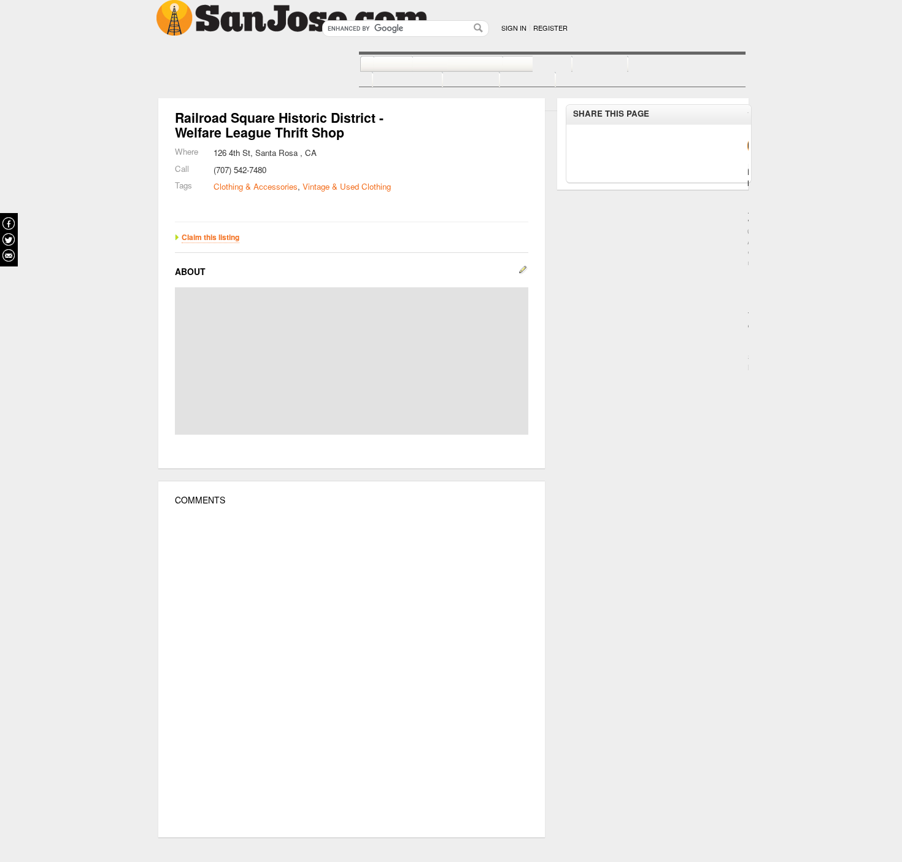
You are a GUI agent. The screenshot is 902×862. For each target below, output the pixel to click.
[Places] (514, 80)
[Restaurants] (444, 64)
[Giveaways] (574, 80)
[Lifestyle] (394, 80)
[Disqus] (351, 671)
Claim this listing (210, 237)
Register (550, 28)
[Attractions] (657, 64)
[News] (379, 64)
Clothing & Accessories (256, 186)
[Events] (457, 80)
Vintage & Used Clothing (347, 186)
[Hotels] (586, 64)
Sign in (513, 28)
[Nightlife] (523, 64)
